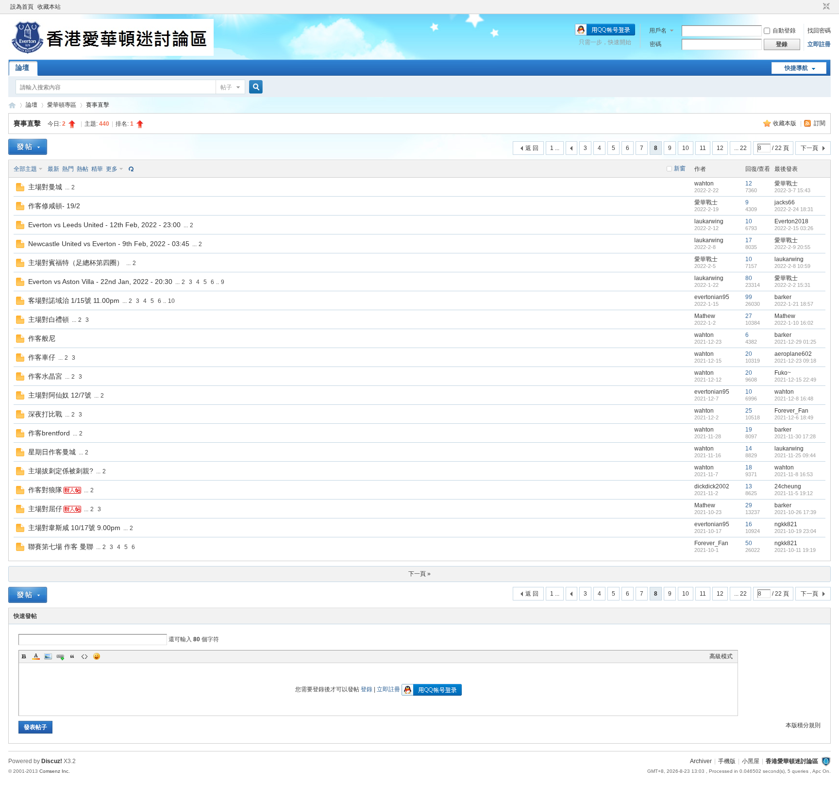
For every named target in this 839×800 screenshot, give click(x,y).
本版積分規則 (803, 725)
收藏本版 (785, 123)
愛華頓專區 (61, 104)
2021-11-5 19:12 (793, 493)
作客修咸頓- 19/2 (54, 206)
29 (748, 505)
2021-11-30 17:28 (795, 436)
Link (60, 656)
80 (748, 278)
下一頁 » (419, 573)
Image (48, 656)
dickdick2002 (711, 486)
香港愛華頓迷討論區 (12, 105)
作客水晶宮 (45, 376)
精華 (97, 169)
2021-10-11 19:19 (795, 550)
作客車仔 (41, 357)
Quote (72, 656)
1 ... (554, 148)
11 (703, 148)
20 (748, 353)
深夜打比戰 (45, 414)
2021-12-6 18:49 (793, 417)
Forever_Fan (791, 410)
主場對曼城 (45, 187)
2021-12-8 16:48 (793, 398)
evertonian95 (711, 297)
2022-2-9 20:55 (792, 247)
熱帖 (82, 169)
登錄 (366, 689)
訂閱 (819, 123)
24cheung (787, 486)
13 (748, 486)
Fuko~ (782, 372)
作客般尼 (41, 338)
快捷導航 (796, 68)
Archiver (701, 761)
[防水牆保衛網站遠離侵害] (826, 761)
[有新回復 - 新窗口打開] (20, 189)
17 (748, 240)
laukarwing (708, 221)
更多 (111, 169)
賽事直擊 (97, 104)
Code (84, 656)
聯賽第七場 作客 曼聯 (60, 546)
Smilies (96, 656)
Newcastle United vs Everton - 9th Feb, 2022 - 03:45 (108, 244)
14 (748, 448)
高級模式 (721, 656)
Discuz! (51, 761)
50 (748, 543)
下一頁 (809, 148)
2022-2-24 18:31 (793, 209)
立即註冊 (819, 44)
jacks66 (784, 202)
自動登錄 (784, 30)
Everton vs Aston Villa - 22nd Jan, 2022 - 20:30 (100, 281)
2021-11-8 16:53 (793, 474)
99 (748, 297)
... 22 (740, 148)
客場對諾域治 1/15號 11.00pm (73, 300)
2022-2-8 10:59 (792, 266)
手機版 (727, 761)
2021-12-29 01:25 (795, 342)
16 (748, 524)
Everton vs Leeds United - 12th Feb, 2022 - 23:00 (104, 225)
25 (748, 410)
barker (782, 297)
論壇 (22, 67)
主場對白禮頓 (48, 319)
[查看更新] (130, 169)
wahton (704, 183)
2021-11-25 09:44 (795, 455)
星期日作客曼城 (52, 452)
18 (748, 467)
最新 (53, 169)
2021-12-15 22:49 (795, 380)
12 (720, 148)
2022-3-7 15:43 (792, 190)
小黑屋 (750, 761)
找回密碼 (819, 30)
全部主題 (25, 169)
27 (748, 316)
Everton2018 (791, 221)
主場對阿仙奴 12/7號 (59, 395)
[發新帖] (27, 147)
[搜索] (254, 87)
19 (748, 429)
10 (685, 148)
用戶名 (658, 30)
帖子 (226, 87)
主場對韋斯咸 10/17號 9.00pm (74, 528)
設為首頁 (22, 6)
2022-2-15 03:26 (793, 228)
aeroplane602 (793, 353)
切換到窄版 (825, 6)
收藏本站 (49, 6)
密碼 (655, 44)
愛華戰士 (786, 183)
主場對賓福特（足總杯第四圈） (75, 263)
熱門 (68, 169)
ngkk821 (785, 524)
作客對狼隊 (45, 490)
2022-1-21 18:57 (793, 304)
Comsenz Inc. (54, 771)
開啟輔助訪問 (817, 6)
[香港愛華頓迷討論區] (111, 53)
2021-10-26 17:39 (795, 512)
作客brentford (49, 433)
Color (36, 656)
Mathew (704, 316)
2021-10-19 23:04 (795, 531)
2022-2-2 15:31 (792, 285)
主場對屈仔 (45, 509)
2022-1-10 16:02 (793, 323)
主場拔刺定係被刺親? (60, 471)
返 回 (531, 148)
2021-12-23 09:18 (795, 361)
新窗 (680, 168)
